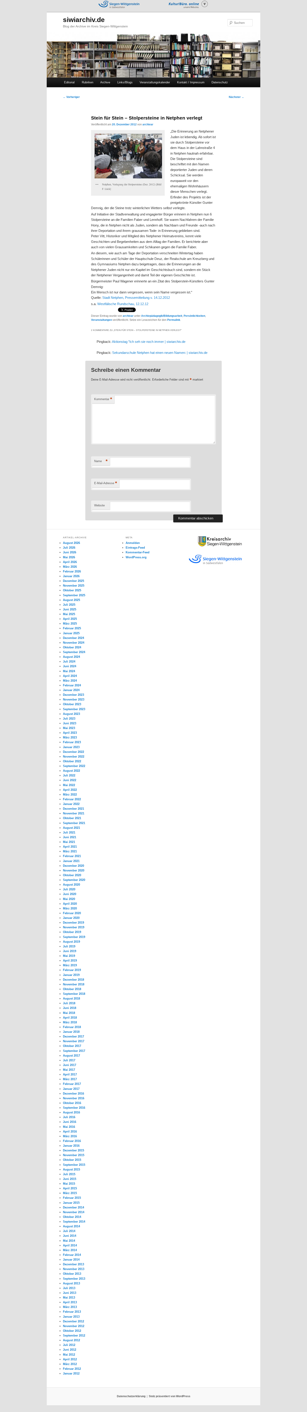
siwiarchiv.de (84, 19)
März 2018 (70, 1022)
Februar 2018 (72, 1027)
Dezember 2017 (73, 1036)
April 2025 (70, 619)
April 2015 (70, 1188)
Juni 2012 (69, 1349)
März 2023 (70, 737)
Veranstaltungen (101, 319)
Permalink (173, 319)
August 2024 (71, 656)
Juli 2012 (69, 1345)
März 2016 (70, 1136)
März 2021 (70, 851)
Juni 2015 (69, 1179)
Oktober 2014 (72, 1217)
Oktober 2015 (72, 1160)
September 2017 (74, 1051)
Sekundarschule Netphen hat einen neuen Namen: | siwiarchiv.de (159, 353)
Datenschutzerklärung (131, 1396)
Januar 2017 (71, 1089)
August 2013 (71, 1283)
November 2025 (73, 585)
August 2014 (71, 1226)
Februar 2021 (72, 856)
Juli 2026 (69, 547)
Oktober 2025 (72, 590)
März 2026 (70, 566)
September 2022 (74, 766)
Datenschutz (219, 82)
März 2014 (70, 1250)
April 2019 (70, 960)
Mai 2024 (69, 671)
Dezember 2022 (73, 752)
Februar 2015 (72, 1197)
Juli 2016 (69, 1117)
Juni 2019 (69, 951)
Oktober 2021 (72, 818)
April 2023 (70, 732)
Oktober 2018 (72, 989)
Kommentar (103, 399)
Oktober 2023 (72, 704)
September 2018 (74, 993)
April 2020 (70, 903)
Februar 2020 (72, 913)
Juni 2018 (69, 1008)
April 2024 (70, 676)
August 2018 (71, 998)
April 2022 (70, 789)
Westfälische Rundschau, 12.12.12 (122, 304)
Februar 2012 (72, 1368)
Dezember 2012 (73, 1321)
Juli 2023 (69, 718)
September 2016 (74, 1107)
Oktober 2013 (72, 1273)
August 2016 (71, 1112)
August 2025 (71, 600)
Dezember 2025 (73, 581)
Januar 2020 (71, 918)
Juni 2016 (69, 1122)
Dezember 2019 (73, 922)
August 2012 (71, 1340)
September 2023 (74, 709)
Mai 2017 (69, 1069)
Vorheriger (71, 97)
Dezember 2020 (73, 865)
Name (101, 461)
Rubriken (87, 82)
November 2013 (73, 1269)
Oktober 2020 (72, 875)
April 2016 (70, 1131)
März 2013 (70, 1307)
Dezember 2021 (73, 808)
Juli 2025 (69, 604)
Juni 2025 (69, 609)
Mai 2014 (69, 1240)
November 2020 (73, 870)
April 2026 (70, 562)
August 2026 (71, 543)
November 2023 (73, 699)
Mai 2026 (69, 557)
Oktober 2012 (72, 1330)
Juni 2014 (69, 1235)
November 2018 (73, 984)
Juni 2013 (69, 1293)
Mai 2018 (69, 1013)
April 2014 (70, 1245)
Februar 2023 (72, 742)
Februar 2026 (72, 571)
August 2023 (71, 714)
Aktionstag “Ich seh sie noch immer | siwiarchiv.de (148, 342)
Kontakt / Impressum (191, 82)
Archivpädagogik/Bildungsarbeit (161, 315)
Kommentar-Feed (137, 552)
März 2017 (70, 1079)
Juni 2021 (69, 837)
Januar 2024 (71, 690)
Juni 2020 (69, 894)
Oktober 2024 (72, 647)
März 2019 (70, 965)
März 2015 (70, 1193)
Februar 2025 (72, 628)
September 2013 (74, 1278)
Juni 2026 (69, 552)
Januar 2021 (71, 861)
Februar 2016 (72, 1141)
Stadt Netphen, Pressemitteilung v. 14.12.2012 (136, 297)
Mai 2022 (69, 785)
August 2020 (71, 884)
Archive (105, 82)
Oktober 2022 (72, 761)
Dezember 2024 (73, 638)
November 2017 (73, 1041)
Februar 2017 (72, 1084)
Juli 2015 (69, 1174)
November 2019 (73, 927)
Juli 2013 (69, 1288)
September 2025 (74, 595)
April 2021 (70, 846)
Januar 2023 (71, 747)
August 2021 (71, 827)
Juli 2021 (69, 832)
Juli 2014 (69, 1231)
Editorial (69, 82)
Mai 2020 (69, 899)
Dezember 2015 (73, 1150)
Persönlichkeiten (194, 315)
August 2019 (71, 941)
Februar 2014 (72, 1255)
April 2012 (70, 1359)
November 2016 (73, 1098)
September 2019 (74, 937)
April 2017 (70, 1074)
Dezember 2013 (73, 1264)
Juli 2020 (69, 889)
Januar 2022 (71, 804)
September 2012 (74, 1335)
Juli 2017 (69, 1060)
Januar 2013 (71, 1316)
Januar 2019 (71, 975)
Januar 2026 (71, 576)
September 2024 (74, 652)
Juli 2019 (69, 946)
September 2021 (74, 823)
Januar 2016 (71, 1145)
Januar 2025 (71, 633)
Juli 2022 (69, 775)
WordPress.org (136, 557)
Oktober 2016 (72, 1103)
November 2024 (73, 642)
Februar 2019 (72, 970)
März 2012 (70, 1364)
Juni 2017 (69, 1065)
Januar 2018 (71, 1031)
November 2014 (73, 1212)
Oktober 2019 (72, 932)
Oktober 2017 (72, 1046)
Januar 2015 (71, 1202)
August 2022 (71, 770)
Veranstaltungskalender (155, 82)
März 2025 (70, 623)
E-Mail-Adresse (105, 483)
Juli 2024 (69, 661)
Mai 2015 (69, 1183)
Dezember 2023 (73, 694)
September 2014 (74, 1221)
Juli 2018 (69, 1003)
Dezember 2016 (73, 1093)
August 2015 (71, 1169)
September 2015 (74, 1164)
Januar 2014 (71, 1259)
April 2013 (70, 1302)
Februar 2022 (72, 799)
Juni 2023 (69, 723)
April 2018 (70, 1017)
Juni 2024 (69, 666)
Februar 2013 (72, 1311)
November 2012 (73, 1326)
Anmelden (133, 543)
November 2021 (73, 813)
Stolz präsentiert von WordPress (169, 1396)
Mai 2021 (69, 842)
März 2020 (70, 908)
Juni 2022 (69, 780)
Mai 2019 (69, 956)
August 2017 (71, 1055)
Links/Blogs (125, 82)
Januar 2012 (71, 1373)
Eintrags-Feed (135, 547)
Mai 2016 (69, 1126)
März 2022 (70, 794)
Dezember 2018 (73, 979)
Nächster (236, 97)
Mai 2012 (69, 1354)
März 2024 (70, 680)
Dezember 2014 (73, 1207)
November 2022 (73, 756)
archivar (147, 124)
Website (99, 505)
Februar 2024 (72, 685)
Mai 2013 (69, 1297)
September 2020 (74, 880)
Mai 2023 (69, 728)
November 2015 (73, 1155)
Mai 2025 (69, 614)
